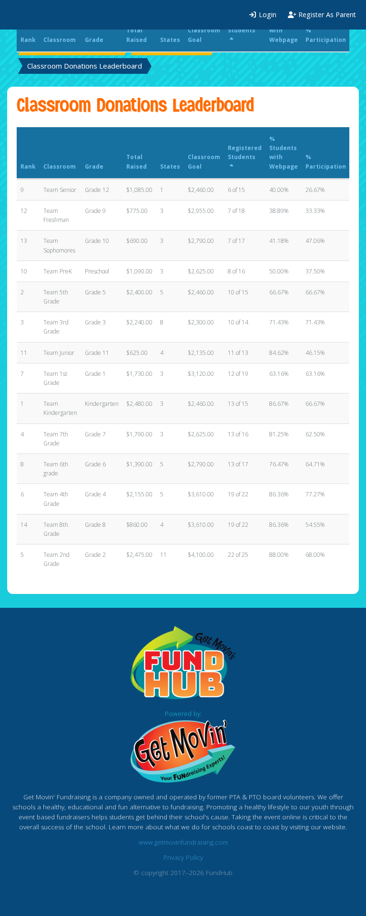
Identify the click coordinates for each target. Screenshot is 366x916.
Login (266, 14)
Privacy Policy (183, 857)
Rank (28, 166)
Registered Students (245, 152)
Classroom (59, 166)
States (170, 166)
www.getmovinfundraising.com (183, 842)
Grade (94, 166)
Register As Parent (326, 14)
